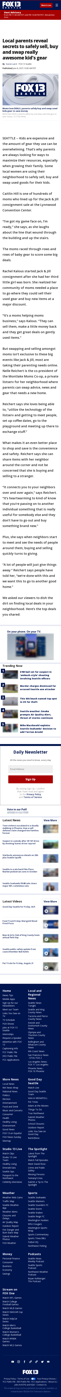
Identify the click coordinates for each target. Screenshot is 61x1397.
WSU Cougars (35, 1223)
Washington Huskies (38, 1220)
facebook (24, 1361)
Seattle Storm (35, 1208)
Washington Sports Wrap (37, 1229)
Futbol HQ (33, 1242)
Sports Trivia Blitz (37, 1238)
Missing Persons (36, 1174)
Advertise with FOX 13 (12, 1043)
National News (10, 1091)
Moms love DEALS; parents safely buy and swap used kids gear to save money (30, 109)
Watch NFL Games (12, 1297)
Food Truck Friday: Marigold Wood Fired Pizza (20, 922)
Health (6, 1117)
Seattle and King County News (36, 1011)
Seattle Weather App (11, 1206)
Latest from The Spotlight (36, 1155)
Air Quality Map (10, 1222)
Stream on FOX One (10, 1291)
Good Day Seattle (35, 1081)
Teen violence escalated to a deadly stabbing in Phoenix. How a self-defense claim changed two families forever (21, 829)
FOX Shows (8, 1023)
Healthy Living (10, 1121)
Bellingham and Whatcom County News (37, 1044)
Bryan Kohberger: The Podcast (37, 1280)
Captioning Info (10, 1048)
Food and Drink (10, 1106)
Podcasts (34, 1254)
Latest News (11, 820)
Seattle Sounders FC (38, 1205)
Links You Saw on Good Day (37, 1133)
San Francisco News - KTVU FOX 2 (38, 1056)
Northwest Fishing (37, 1245)
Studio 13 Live (12, 1149)
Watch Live (46, 5)
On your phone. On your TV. (24, 631)
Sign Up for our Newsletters (10, 1004)
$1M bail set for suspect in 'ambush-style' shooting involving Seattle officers (36, 675)
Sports (32, 1193)
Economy (7, 1269)
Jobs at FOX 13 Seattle (10, 1029)
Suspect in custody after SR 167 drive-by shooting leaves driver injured (21, 842)
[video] (50, 910)
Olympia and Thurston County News (36, 1035)
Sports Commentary (38, 1234)
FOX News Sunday (12, 1136)
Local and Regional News (34, 994)
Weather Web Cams (13, 1197)
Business (7, 1266)
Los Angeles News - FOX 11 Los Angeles (38, 1063)
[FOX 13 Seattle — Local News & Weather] (12, 5)
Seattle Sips (8, 1171)
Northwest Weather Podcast (38, 1273)
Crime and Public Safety (36, 1169)
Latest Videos (12, 901)
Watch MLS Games (12, 1345)
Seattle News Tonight (34, 1004)
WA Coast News (36, 1051)
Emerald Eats (9, 1167)
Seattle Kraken (35, 1212)
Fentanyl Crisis (35, 1178)
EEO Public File (10, 1055)
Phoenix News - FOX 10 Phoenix (36, 1070)
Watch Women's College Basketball (12, 1333)
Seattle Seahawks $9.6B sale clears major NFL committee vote (20, 884)
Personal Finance (11, 1258)
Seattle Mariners (36, 1201)
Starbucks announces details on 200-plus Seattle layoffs (20, 856)
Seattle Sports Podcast (35, 1266)
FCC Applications (11, 1059)
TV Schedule (9, 1019)
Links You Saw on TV (11, 1015)
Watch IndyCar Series (10, 1320)
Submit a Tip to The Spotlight (38, 1183)
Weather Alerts (10, 1211)
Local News (8, 1083)
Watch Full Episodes (38, 1160)
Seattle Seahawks (37, 1197)
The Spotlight (37, 1149)
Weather (9, 1193)
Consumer (8, 1114)
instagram (18, 1361)
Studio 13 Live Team (10, 1159)
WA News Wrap (10, 1087)
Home (7, 991)
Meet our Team (10, 1009)
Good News (9, 1129)
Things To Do (35, 1109)
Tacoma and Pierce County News (38, 1017)
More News (11, 1079)
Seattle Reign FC (36, 1216)
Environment (9, 1125)
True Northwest (36, 1113)
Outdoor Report (36, 1127)
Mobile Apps (9, 999)
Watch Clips (8, 1153)
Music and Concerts (13, 1110)
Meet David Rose (37, 1163)
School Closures (36, 1123)
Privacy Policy (34, 794)
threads (36, 1361)
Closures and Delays (9, 1217)
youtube (12, 1361)
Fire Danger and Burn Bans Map (11, 1231)
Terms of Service (32, 797)
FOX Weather (9, 1242)
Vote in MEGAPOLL (38, 1098)
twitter (42, 1361)
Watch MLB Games (12, 1308)
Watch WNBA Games (9, 1340)
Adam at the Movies (38, 1105)
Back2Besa (33, 1137)
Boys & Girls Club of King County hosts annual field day (21, 936)
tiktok (30, 1361)
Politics (6, 1095)
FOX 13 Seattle (25, 64)
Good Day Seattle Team (37, 1093)
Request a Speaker (12, 1037)
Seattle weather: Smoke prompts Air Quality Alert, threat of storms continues (36, 714)
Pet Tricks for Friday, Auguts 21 (18, 963)
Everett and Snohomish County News (37, 1025)
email (48, 1361)
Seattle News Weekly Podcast (36, 1260)
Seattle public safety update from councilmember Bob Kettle (19, 950)
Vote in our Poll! (17, 809)
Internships (8, 1034)
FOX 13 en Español (12, 1133)
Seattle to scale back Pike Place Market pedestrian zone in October (20, 870)
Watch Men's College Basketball (12, 1327)
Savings (6, 1273)
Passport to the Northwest (10, 1177)
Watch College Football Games (11, 1303)
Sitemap (7, 1140)
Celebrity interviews (12, 1181)
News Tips (8, 995)
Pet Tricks (33, 1101)
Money (7, 1254)
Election (6, 1099)
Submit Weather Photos (36, 1118)
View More (50, 820)
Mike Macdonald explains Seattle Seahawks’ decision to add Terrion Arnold (38, 728)
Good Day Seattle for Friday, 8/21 (19, 906)
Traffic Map (8, 1201)
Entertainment (10, 1102)
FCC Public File (10, 1052)
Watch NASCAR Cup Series (13, 1313)
